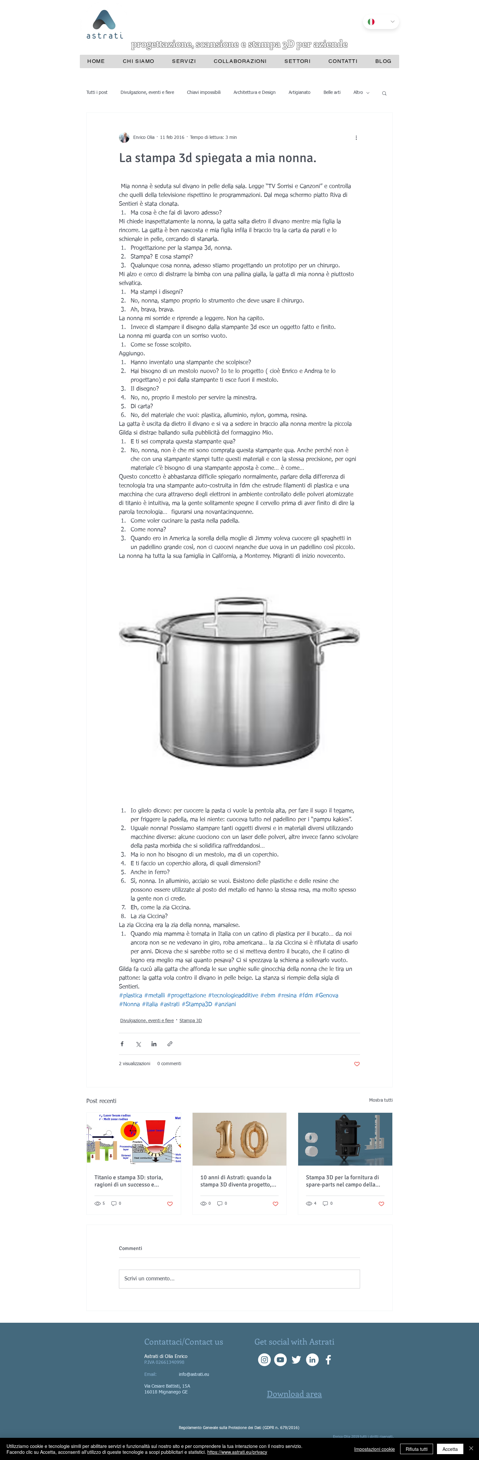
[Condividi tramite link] (170, 1044)
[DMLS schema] (134, 1139)
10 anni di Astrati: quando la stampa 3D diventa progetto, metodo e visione (235, 1181)
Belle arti (332, 92)
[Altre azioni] (356, 138)
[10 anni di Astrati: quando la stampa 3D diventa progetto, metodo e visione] (240, 1139)
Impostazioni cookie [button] (374, 1449)
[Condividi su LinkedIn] (154, 1044)
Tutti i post (97, 92)
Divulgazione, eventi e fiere (147, 92)
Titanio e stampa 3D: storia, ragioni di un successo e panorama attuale (128, 1181)
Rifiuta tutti (417, 1449)
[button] (384, 93)
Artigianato (300, 92)
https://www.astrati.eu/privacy (237, 1452)
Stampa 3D (191, 1021)
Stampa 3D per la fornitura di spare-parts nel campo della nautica (342, 1181)
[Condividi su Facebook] (122, 1044)
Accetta (450, 1449)
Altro (358, 92)
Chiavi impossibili (204, 92)
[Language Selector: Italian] (381, 21)
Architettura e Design (255, 92)
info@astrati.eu (194, 1374)
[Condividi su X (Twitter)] (138, 1044)
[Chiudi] (471, 1449)
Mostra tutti (381, 1100)
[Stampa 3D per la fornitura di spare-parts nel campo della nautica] (345, 1139)
